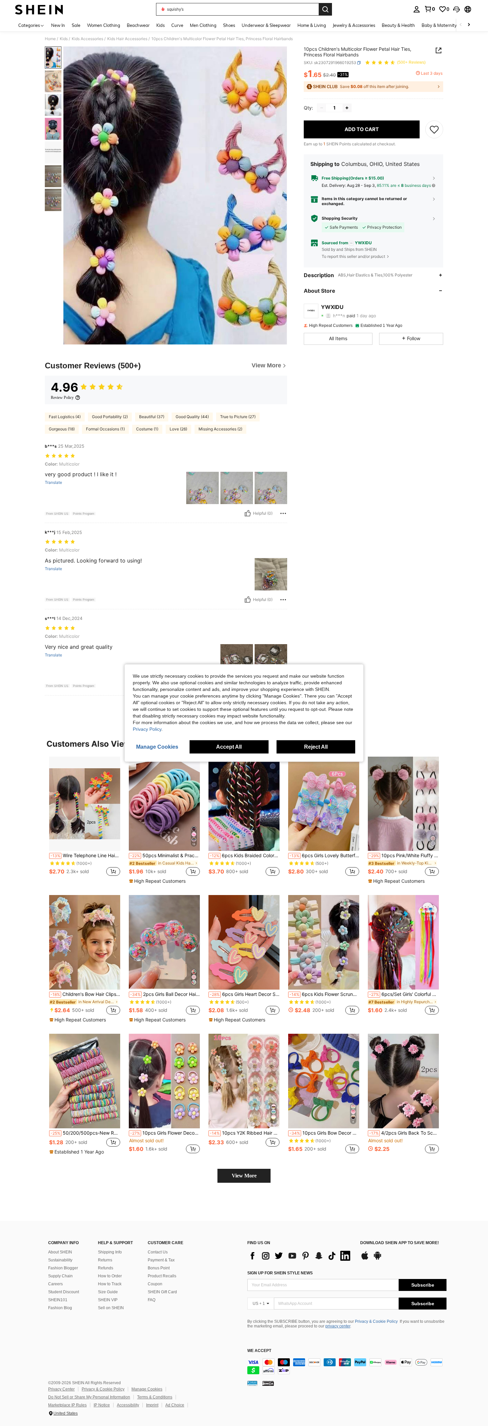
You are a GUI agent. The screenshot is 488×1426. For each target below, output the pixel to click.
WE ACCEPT (259, 1351)
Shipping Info (110, 1252)
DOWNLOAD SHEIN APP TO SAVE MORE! (399, 1243)
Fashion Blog (60, 1308)
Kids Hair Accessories (127, 39)
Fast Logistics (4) (65, 416)
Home (50, 39)
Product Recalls (162, 1276)
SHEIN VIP (108, 1300)
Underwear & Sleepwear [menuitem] (266, 25)
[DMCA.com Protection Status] (268, 1383)
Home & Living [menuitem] (311, 25)
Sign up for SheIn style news (280, 1273)
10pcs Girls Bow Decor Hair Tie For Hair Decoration (324, 1133)
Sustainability (60, 1260)
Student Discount (63, 1292)
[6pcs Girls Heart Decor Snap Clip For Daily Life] (244, 942)
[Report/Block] (283, 513)
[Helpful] (248, 513)
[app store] (364, 1258)
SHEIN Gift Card (162, 1292)
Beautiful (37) (151, 416)
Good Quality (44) (192, 416)
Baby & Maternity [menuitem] (439, 25)
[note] (158, 881)
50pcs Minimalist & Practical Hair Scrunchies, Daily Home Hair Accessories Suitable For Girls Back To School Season (165, 855)
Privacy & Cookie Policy (376, 1321)
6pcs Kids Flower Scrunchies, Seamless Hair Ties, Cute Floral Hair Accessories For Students (324, 994)
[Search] (325, 9)
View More (244, 1175)
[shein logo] (39, 9)
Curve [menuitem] (177, 25)
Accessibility (128, 1405)
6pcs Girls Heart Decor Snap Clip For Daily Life (245, 994)
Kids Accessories (87, 39)
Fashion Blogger (63, 1268)
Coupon (155, 1284)
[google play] (377, 1258)
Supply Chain (60, 1276)
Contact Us (158, 1252)
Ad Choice (174, 1405)
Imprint (152, 1405)
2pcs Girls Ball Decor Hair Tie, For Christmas (165, 994)
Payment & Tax (161, 1260)
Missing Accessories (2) (220, 428)
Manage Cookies (146, 1389)
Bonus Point (159, 1268)
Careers (55, 1284)
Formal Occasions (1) (105, 428)
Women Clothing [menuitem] (103, 25)
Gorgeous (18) (62, 428)
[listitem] (84, 820)
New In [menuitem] (58, 25)
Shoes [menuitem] (229, 25)
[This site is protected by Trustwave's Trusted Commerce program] (252, 1383)
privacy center (337, 1326)
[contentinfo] (347, 1366)
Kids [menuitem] (160, 25)
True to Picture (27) (238, 416)
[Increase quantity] (347, 108)
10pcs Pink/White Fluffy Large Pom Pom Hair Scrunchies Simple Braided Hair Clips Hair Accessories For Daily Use (404, 855)
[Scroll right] (468, 25)
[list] (300, 1256)
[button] (456, 9)
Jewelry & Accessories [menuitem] (354, 25)
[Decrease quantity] (321, 108)
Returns (105, 1260)
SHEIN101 (57, 1300)
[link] (429, 9)
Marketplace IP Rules (67, 1405)
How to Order (110, 1276)
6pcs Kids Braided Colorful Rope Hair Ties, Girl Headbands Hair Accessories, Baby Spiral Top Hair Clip (245, 855)
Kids (64, 39)
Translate (53, 482)
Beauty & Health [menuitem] (398, 25)
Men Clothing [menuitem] (203, 25)
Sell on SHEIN (111, 1308)
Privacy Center (61, 1389)
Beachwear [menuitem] (138, 25)
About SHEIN (60, 1252)
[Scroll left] (460, 25)
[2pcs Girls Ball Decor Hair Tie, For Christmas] (164, 942)
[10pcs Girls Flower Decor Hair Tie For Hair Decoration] (164, 1081)
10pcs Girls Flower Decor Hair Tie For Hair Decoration (165, 1133)
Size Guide (108, 1292)
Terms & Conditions (154, 1397)
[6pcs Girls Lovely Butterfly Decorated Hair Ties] (323, 804)
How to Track (110, 1284)
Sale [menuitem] (76, 25)
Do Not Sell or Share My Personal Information (89, 1397)
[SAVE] (434, 129)
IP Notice (102, 1405)
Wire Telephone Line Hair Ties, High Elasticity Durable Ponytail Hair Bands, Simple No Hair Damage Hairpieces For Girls (85, 855)
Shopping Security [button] (340, 218)
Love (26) (178, 428)
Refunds (105, 1268)
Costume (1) (147, 428)
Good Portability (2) (110, 416)
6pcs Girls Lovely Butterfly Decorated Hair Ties (324, 855)
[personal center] (417, 9)
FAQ (151, 1300)
